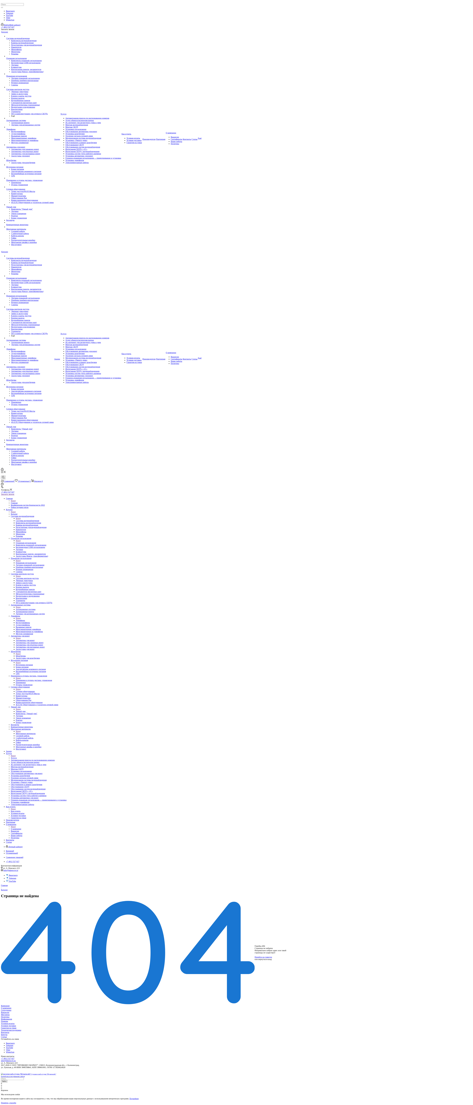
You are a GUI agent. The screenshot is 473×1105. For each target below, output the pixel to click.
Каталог (14, 514)
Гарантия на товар (8, 1028)
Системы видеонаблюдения (27, 521)
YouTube (9, 15)
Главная (14, 503)
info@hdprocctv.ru (10, 870)
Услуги (14, 758)
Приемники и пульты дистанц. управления (34, 680)
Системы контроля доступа (27, 578)
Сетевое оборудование (25, 691)
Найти (4, 1081)
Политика (5, 1017)
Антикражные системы (25, 609)
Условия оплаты (8, 1023)
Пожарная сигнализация (26, 563)
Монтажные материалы (26, 733)
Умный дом (20, 711)
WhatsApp (10, 20)
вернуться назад (265, 959)
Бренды (4, 1035)
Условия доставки (8, 1026)
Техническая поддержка (11, 1030)
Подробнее (134, 1099)
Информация (6, 1019)
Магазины (5, 1015)
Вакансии (5, 1012)
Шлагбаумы (21, 656)
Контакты (5, 1032)
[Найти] (2, 7)
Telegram (9, 13)
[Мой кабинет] (2, 470)
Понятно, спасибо (8, 1103)
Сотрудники (6, 1010)
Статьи (4, 1037)
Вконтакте (10, 11)
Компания (5, 1006)
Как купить (15, 811)
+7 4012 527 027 (7, 27)
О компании (16, 829)
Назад (13, 501)
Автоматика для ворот (25, 640)
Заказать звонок (7, 494)
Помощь (4, 1021)
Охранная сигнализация (26, 543)
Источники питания (24, 665)
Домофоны (20, 620)
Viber (8, 18)
